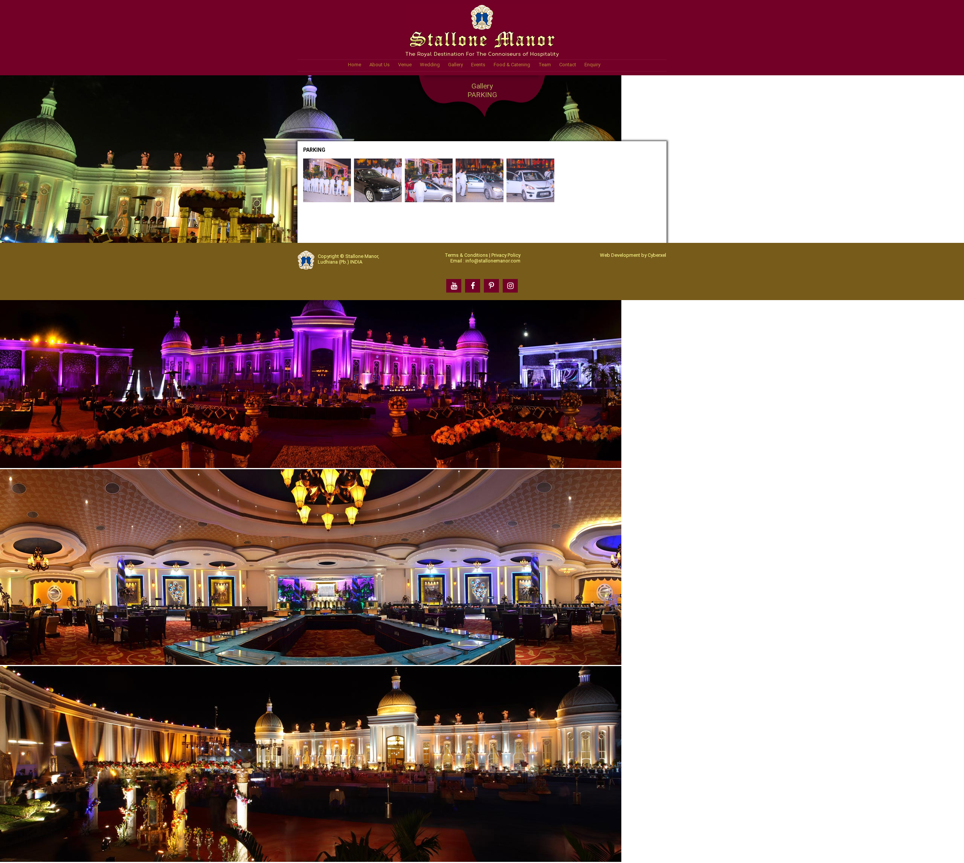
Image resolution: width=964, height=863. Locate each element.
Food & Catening (512, 64)
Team (544, 64)
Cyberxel (657, 255)
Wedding (430, 64)
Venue (405, 64)
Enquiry (592, 64)
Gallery (455, 64)
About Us (379, 64)
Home (354, 64)
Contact (567, 64)
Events (478, 64)
